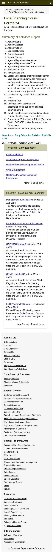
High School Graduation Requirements (20, 425)
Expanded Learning (12, 465)
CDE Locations (10, 342)
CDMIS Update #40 (15, 274)
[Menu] (4, 2)
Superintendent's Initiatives (15, 369)
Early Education (15, 12)
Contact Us (9, 352)
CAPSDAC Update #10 (17, 244)
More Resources (14, 525)
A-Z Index (8, 535)
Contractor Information (34, 12)
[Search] (49, 3)
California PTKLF (14, 154)
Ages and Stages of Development (22, 159)
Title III (7, 488)
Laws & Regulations (12, 512)
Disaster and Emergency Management (20, 462)
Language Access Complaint (16, 508)
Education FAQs (11, 505)
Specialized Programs (23, 9)
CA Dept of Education (18, 2)
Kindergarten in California (15, 428)
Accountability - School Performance (19, 445)
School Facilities (11, 475)
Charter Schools (11, 451)
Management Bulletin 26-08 (19, 199)
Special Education (11, 478)
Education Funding (12, 411)
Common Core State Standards (17, 398)
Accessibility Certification (14, 541)
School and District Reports (15, 522)
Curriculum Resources (13, 408)
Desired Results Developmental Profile (25, 164)
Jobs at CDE (9, 358)
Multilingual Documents (14, 515)
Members (8, 385)
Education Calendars (13, 501)
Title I (6, 485)
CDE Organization (12, 348)
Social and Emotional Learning (17, 432)
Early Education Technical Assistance (24, 223)
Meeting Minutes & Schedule (16, 382)
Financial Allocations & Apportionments (21, 418)
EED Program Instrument (18, 303)
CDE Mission (9, 345)
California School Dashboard (16, 394)
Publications (9, 518)
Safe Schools (9, 472)
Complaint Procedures (13, 401)
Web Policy (9, 538)
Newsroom (8, 362)
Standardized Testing (13, 482)
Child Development (15, 169)
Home (8, 9)
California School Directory (15, 498)
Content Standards (12, 405)
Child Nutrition (10, 455)
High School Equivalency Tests (17, 422)
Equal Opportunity (12, 355)
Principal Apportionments (15, 468)
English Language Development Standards (22, 415)
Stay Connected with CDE (15, 365)
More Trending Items (34, 182)
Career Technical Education (16, 448)
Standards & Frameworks (15, 435)
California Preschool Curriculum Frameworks (21, 176)
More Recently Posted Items (30, 324)
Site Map (18, 535)
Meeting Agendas (11, 378)
